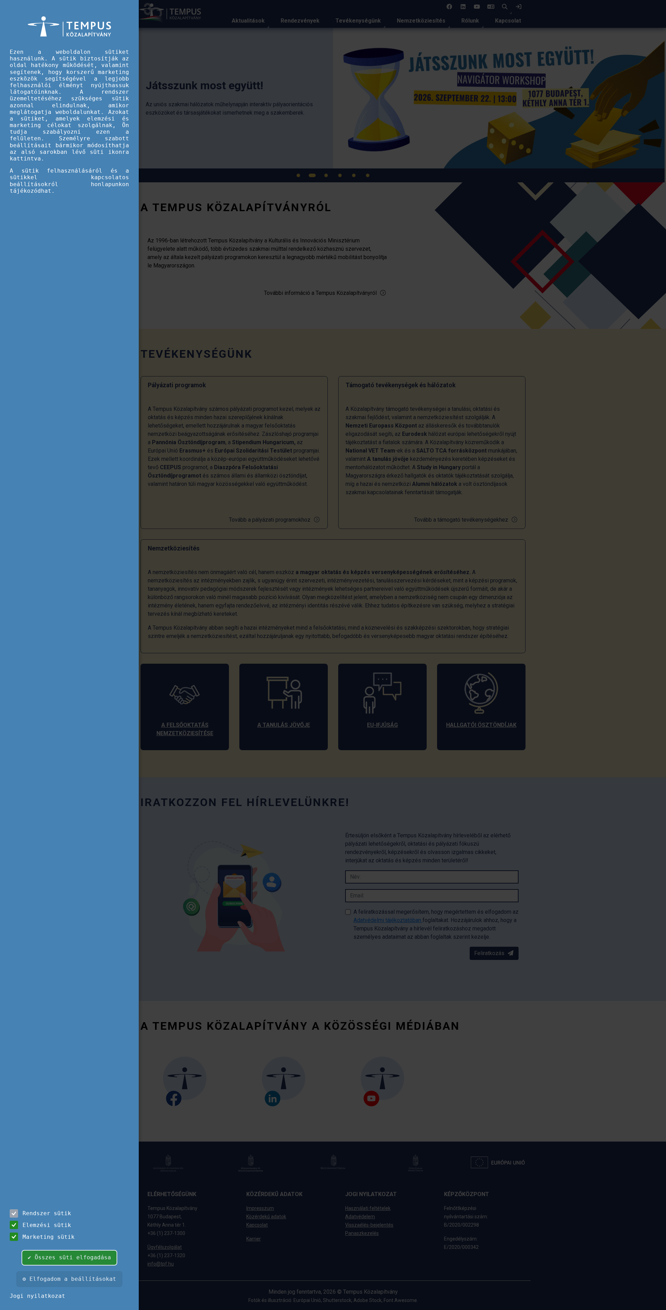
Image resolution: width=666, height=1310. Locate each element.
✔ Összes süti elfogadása (69, 1257)
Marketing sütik (49, 1237)
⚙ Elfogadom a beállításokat (69, 1279)
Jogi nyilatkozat (37, 1296)
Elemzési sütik (47, 1225)
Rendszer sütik (47, 1213)
